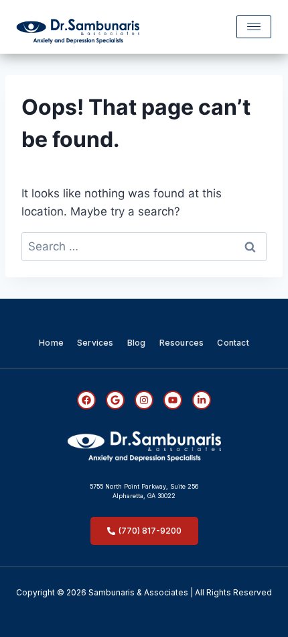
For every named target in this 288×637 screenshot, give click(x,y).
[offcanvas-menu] (253, 26)
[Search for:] (144, 246)
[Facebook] (86, 400)
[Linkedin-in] (201, 400)
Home (51, 343)
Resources (181, 343)
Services (95, 343)
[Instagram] (144, 400)
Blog (136, 343)
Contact (232, 343)
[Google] (115, 400)
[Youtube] (172, 400)
